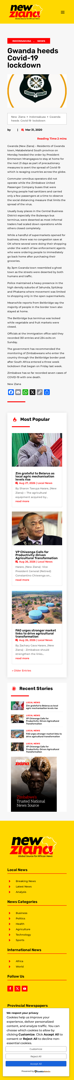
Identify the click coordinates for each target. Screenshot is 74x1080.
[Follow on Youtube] (24, 988)
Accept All (36, 1063)
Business (21, 913)
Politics (20, 918)
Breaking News (26, 881)
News (41, 40)
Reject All (36, 1056)
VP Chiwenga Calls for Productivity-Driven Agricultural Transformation (36, 555)
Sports (20, 940)
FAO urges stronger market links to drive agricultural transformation (35, 633)
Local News (45, 483)
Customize (36, 1049)
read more (22, 501)
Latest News (24, 886)
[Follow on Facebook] (10, 988)
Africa (19, 961)
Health (20, 923)
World (20, 966)
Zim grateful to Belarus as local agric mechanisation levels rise (34, 476)
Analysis (21, 892)
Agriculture (23, 929)
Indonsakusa (21, 40)
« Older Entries (21, 670)
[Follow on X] (17, 988)
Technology (23, 934)
